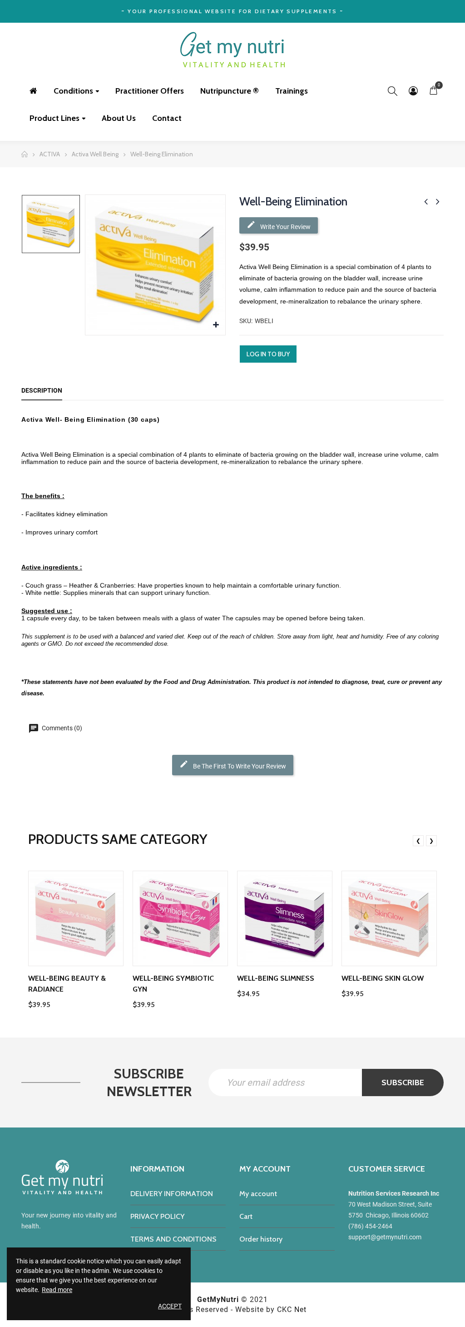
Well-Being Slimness (275, 978)
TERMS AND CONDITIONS (173, 1239)
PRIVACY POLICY (157, 1216)
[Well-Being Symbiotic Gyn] (180, 918)
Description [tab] (41, 390)
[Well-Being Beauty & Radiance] (76, 918)
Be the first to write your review (239, 766)
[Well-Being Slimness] (284, 918)
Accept (170, 1306)
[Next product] (438, 201)
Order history (260, 1239)
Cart (245, 1216)
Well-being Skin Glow (382, 978)
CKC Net (292, 1309)
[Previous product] (426, 201)
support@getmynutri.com (384, 1237)
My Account (413, 91)
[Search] (392, 91)
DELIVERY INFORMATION (171, 1193)
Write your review (285, 226)
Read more (57, 1289)
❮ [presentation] (418, 841)
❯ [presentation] (431, 841)
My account (258, 1193)
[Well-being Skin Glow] (389, 918)
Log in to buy (268, 354)
